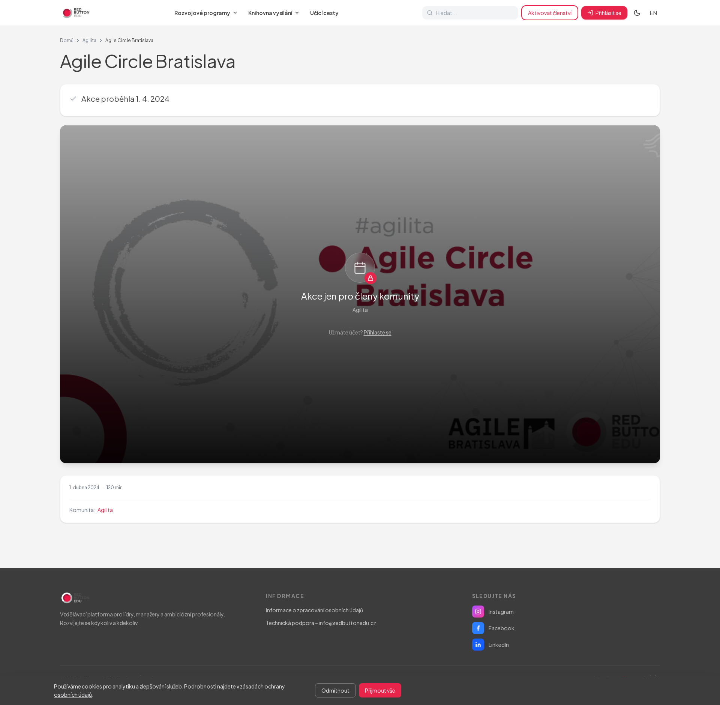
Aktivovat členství (550, 12)
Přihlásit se (608, 12)
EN (653, 12)
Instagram (501, 611)
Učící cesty (324, 12)
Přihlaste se (378, 332)
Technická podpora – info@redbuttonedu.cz (321, 622)
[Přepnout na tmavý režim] (637, 13)
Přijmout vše (380, 690)
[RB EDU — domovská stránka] (75, 13)
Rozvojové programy (202, 12)
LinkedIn (499, 644)
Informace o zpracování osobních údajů (314, 610)
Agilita (89, 40)
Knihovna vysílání (270, 12)
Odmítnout (335, 690)
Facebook (501, 628)
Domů (67, 40)
